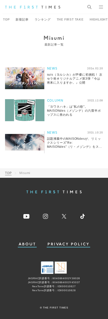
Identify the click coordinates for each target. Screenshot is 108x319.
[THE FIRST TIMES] (32, 7)
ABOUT (27, 244)
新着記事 (22, 19)
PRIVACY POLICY (68, 244)
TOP (6, 19)
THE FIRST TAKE (70, 19)
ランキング (43, 19)
